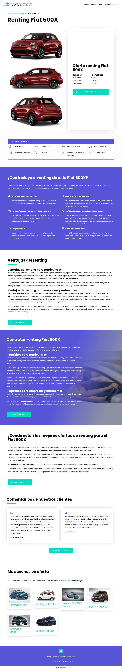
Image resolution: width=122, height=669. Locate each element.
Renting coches (90, 4)
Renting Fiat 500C (46, 604)
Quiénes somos (111, 4)
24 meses (77, 78)
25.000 (95, 83)
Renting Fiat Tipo (45, 631)
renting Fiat (63, 581)
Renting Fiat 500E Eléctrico (72, 605)
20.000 (95, 81)
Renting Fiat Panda (15, 630)
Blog (100, 4)
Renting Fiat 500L (98, 606)
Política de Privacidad (69, 657)
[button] (91, 92)
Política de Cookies (52, 657)
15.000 (95, 78)
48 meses (78, 83)
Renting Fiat (22, 14)
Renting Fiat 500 (18, 604)
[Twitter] (61, 651)
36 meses (77, 81)
